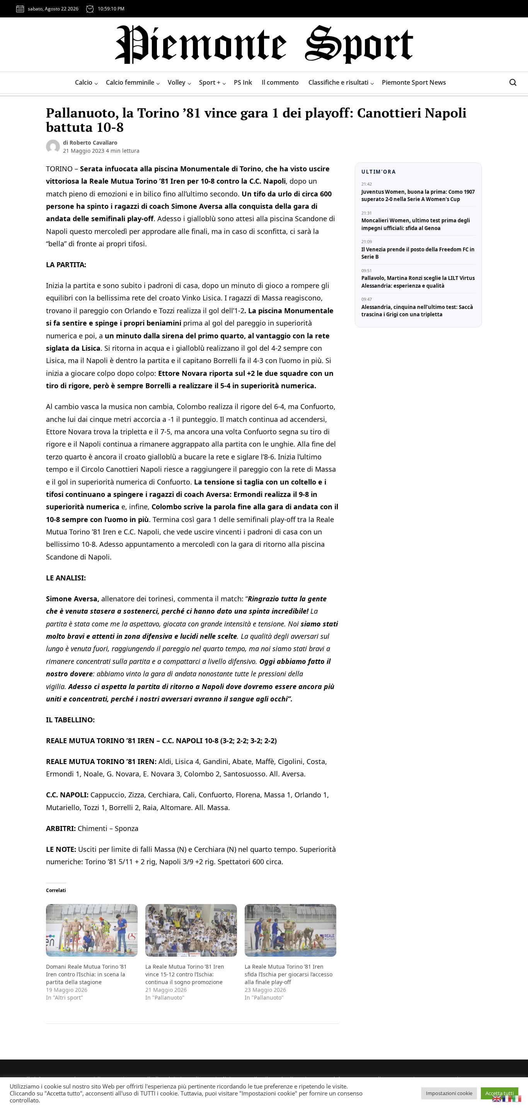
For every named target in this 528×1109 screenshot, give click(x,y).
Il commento (280, 82)
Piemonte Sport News (414, 82)
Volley (177, 82)
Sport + (209, 82)
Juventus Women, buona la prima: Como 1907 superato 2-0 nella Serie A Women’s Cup (418, 195)
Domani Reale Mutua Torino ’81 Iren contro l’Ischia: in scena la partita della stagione (86, 974)
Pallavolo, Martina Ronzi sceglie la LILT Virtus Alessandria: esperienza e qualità (418, 282)
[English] (497, 1097)
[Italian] (517, 1097)
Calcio (83, 82)
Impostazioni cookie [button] (449, 1093)
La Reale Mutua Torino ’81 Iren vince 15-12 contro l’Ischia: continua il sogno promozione (184, 974)
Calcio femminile (130, 82)
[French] (507, 1097)
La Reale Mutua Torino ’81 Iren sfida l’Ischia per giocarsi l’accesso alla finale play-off (288, 974)
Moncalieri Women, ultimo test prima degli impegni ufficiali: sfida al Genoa (415, 224)
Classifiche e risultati (338, 82)
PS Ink (243, 82)
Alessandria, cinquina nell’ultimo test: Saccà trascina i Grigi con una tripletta (417, 311)
